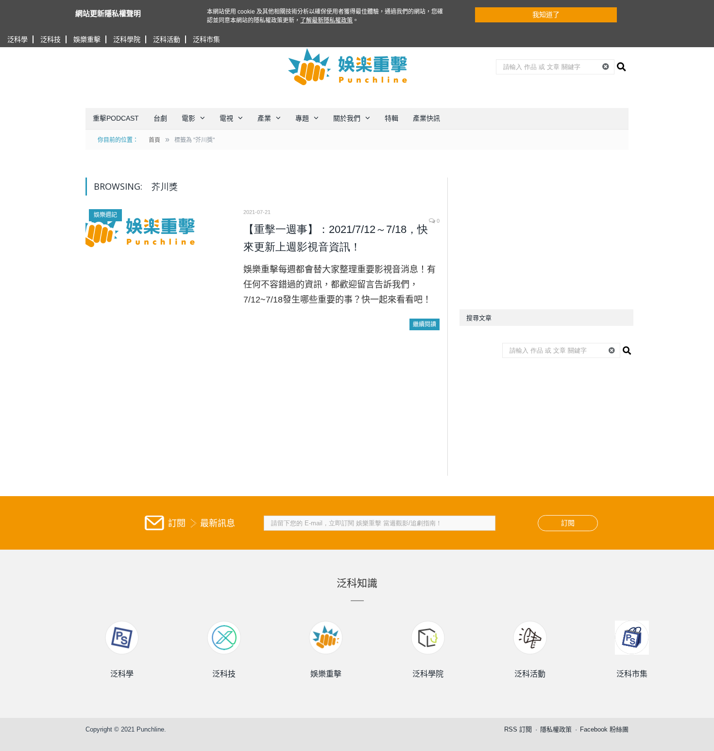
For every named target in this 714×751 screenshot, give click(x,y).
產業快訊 (426, 118)
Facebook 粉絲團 (604, 729)
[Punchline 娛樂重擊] (348, 66)
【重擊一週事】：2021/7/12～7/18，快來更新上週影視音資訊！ (335, 238)
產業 (264, 118)
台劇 (160, 118)
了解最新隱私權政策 (326, 20)
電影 (188, 118)
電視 (226, 118)
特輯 (391, 118)
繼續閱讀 (424, 324)
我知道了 (546, 14)
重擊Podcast (116, 118)
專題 (302, 118)
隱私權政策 (556, 729)
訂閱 (568, 523)
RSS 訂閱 (518, 729)
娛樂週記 (105, 215)
